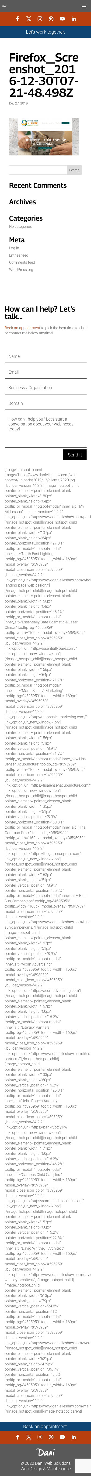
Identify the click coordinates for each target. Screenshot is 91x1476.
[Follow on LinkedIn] (73, 18)
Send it (75, 455)
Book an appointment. (45, 1426)
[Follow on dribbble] (51, 18)
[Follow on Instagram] (40, 18)
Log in (14, 248)
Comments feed (22, 262)
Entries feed (18, 255)
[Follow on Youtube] (62, 18)
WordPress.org (21, 269)
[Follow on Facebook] (17, 18)
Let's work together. (45, 32)
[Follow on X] (28, 18)
